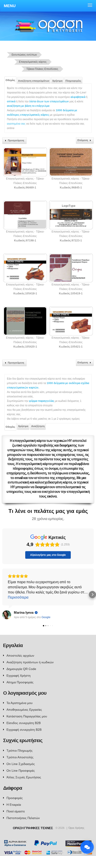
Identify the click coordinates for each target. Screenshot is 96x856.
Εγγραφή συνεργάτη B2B (24, 729)
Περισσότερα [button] (18, 597)
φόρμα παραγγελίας (42, 401)
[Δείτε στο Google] (6, 614)
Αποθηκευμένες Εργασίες (24, 709)
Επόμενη (82, 140)
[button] (3, 594)
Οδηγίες (10, 80)
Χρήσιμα (57, 80)
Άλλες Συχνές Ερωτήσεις (23, 777)
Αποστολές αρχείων (20, 655)
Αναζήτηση (38, 426)
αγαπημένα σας (16, 123)
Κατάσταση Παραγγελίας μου (26, 716)
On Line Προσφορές (20, 770)
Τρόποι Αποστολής (19, 757)
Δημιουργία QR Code (21, 669)
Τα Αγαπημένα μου (19, 703)
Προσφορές (14, 798)
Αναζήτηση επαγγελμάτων (33, 80)
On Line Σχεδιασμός (20, 764)
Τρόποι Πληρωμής (19, 750)
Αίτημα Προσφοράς (19, 682)
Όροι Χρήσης (76, 828)
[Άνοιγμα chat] (87, 847)
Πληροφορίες (73, 80)
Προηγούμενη (16, 140)
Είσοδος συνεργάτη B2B (23, 723)
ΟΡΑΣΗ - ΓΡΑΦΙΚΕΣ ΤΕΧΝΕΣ (48, 30)
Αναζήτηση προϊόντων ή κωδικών (30, 662)
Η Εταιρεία (13, 804)
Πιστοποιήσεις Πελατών (23, 818)
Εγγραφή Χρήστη (18, 675)
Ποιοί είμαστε (15, 811)
